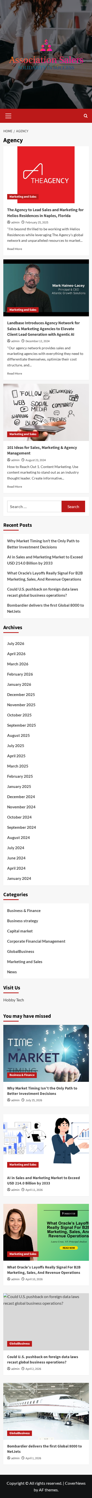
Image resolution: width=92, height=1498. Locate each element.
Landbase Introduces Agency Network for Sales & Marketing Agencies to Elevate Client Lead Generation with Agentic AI (43, 328)
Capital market (20, 931)
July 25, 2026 (34, 1100)
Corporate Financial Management (36, 941)
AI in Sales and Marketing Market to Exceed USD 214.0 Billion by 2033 (45, 560)
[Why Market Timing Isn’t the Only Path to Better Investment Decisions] (46, 1053)
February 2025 (20, 776)
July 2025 (15, 745)
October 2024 (19, 817)
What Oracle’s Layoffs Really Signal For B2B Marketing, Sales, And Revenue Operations (45, 576)
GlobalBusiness (20, 951)
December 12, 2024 (38, 341)
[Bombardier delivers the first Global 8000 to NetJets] (46, 1411)
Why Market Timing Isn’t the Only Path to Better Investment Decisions (43, 543)
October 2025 (19, 715)
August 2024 (18, 837)
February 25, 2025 (37, 222)
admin (15, 222)
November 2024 (21, 807)
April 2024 (16, 868)
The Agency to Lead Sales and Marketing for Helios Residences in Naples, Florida (45, 212)
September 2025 (21, 725)
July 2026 (15, 643)
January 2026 (19, 684)
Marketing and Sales (22, 197)
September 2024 (21, 827)
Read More (14, 249)
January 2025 (19, 786)
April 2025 (16, 755)
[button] (8, 115)
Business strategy (22, 920)
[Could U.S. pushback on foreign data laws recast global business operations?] (46, 1321)
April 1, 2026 (33, 1458)
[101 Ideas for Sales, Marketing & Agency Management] (46, 412)
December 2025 (21, 694)
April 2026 (16, 653)
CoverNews (75, 1483)
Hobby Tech (13, 999)
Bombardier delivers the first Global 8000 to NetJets (45, 608)
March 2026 (17, 664)
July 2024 (15, 847)
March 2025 (17, 766)
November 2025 (21, 704)
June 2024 (16, 858)
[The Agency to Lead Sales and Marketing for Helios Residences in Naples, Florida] (46, 174)
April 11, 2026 (34, 1190)
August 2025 (18, 735)
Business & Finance (24, 910)
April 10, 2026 (34, 1279)
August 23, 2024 (36, 460)
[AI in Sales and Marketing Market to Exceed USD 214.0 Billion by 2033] (46, 1142)
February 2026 (20, 674)
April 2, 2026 (33, 1369)
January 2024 (19, 878)
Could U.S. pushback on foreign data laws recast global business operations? (42, 592)
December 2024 (21, 796)
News (12, 971)
